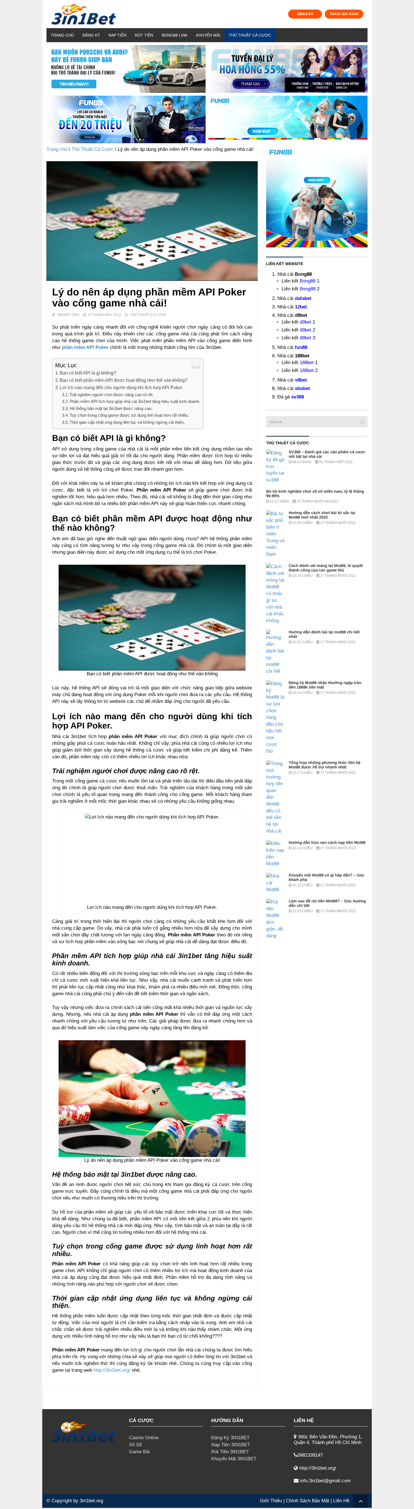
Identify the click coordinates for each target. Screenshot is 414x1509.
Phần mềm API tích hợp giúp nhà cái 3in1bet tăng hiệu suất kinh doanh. (135, 401)
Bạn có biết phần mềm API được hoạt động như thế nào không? (123, 380)
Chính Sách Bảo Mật (307, 1500)
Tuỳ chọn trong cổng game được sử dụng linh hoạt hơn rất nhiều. (129, 415)
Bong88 (307, 281)
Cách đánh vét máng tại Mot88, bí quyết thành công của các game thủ (326, 567)
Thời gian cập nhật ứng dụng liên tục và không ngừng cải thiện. (127, 422)
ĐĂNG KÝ (305, 14)
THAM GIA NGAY (344, 14)
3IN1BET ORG (68, 315)
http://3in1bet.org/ (112, 1370)
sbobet (302, 388)
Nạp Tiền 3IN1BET (230, 1444)
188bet (307, 362)
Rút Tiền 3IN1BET (230, 1451)
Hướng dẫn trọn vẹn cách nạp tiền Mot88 (327, 842)
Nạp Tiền (117, 35)
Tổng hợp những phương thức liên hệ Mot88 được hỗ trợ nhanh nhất (324, 764)
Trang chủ (62, 35)
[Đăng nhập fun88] (288, 119)
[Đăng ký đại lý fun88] (126, 69)
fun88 (301, 347)
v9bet (301, 380)
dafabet (303, 298)
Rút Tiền (144, 35)
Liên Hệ (341, 1500)
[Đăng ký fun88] (317, 196)
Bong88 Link (175, 35)
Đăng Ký (91, 35)
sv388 (297, 397)
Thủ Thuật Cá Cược (250, 35)
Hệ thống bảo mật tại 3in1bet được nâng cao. (111, 408)
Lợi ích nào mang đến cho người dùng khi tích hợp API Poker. (121, 387)
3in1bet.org (91, 1500)
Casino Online (144, 1437)
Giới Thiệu (271, 1500)
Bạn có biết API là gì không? (88, 372)
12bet (301, 307)
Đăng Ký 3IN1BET (230, 1437)
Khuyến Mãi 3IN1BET (233, 1458)
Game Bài (139, 1451)
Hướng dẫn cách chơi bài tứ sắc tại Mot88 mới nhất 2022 (322, 514)
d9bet (305, 322)
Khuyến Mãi (208, 35)
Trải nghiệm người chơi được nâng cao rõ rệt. (111, 394)
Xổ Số (135, 1444)
